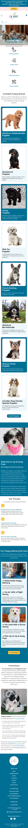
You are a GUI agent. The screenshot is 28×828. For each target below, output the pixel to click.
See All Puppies (14, 416)
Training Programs (14, 75)
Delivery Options (14, 53)
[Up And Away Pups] (14, 16)
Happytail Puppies (17, 825)
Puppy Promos (14, 64)
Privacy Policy (21, 824)
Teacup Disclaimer (13, 824)
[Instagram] (15, 819)
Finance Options (14, 86)
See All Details (14, 652)
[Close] (25, 22)
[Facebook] (11, 819)
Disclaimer (6, 824)
